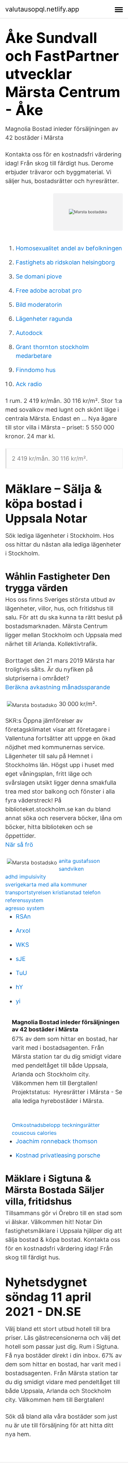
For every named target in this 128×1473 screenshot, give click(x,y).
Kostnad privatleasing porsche (58, 1155)
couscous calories (34, 1133)
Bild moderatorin (39, 304)
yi (18, 1001)
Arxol (23, 930)
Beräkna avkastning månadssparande (57, 687)
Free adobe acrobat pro (49, 290)
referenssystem (24, 900)
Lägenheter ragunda (44, 318)
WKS (22, 944)
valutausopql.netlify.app (42, 9)
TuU (21, 972)
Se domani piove (39, 276)
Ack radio (29, 384)
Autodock (29, 332)
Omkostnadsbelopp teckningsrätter (56, 1125)
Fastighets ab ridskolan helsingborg (65, 262)
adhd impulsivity (25, 876)
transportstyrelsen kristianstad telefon (52, 892)
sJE (21, 958)
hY (19, 987)
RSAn (23, 916)
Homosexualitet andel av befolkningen (69, 248)
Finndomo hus (35, 369)
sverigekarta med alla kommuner (46, 884)
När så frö (19, 844)
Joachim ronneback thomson (56, 1141)
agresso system (24, 908)
